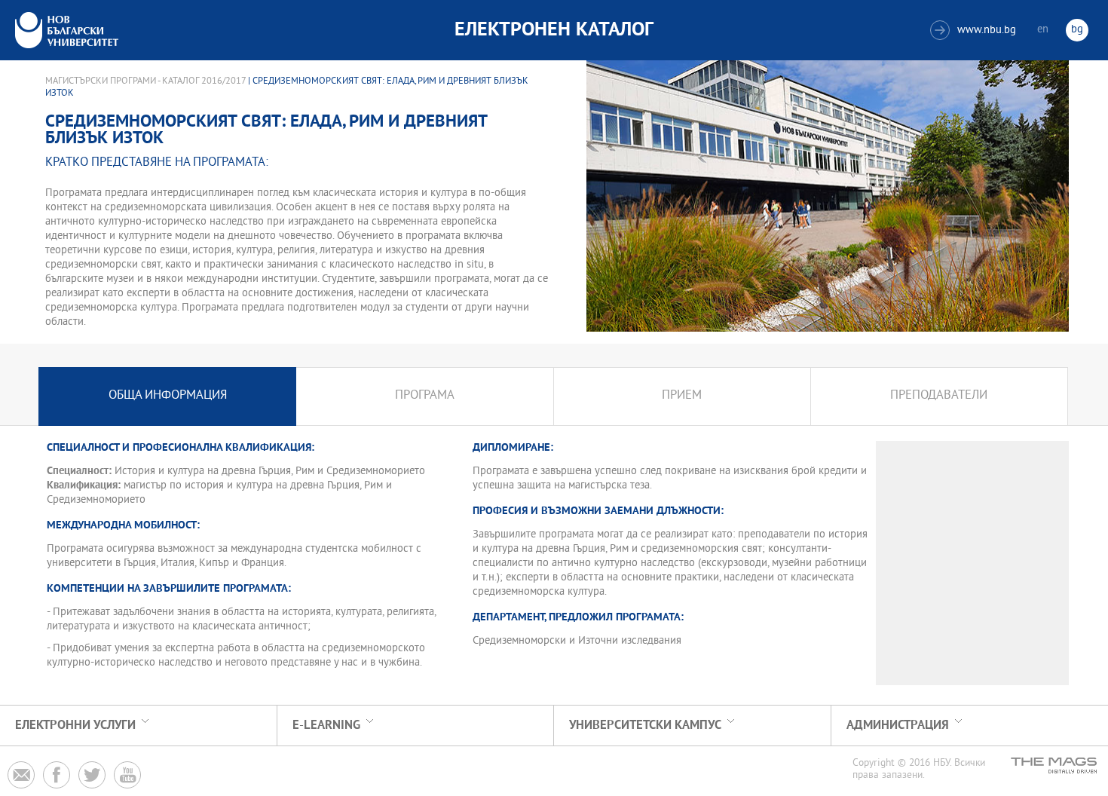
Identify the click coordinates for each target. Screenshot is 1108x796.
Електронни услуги (75, 725)
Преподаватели (938, 396)
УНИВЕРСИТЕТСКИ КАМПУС (645, 725)
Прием (682, 396)
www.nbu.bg (975, 30)
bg (1077, 30)
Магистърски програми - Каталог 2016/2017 (145, 81)
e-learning (326, 725)
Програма (425, 396)
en (1042, 30)
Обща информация (168, 396)
